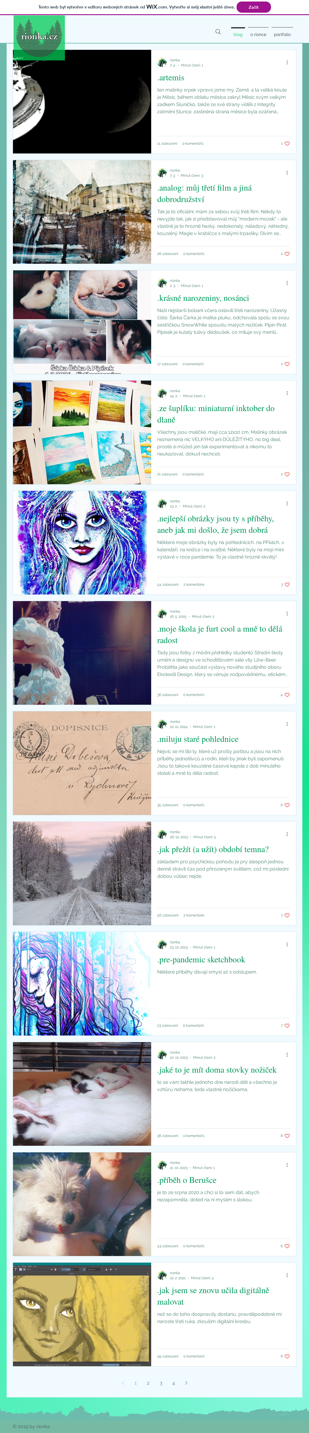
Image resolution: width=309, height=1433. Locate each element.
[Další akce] (289, 62)
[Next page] (186, 1382)
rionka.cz (39, 37)
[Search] (218, 31)
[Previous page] (122, 1382)
